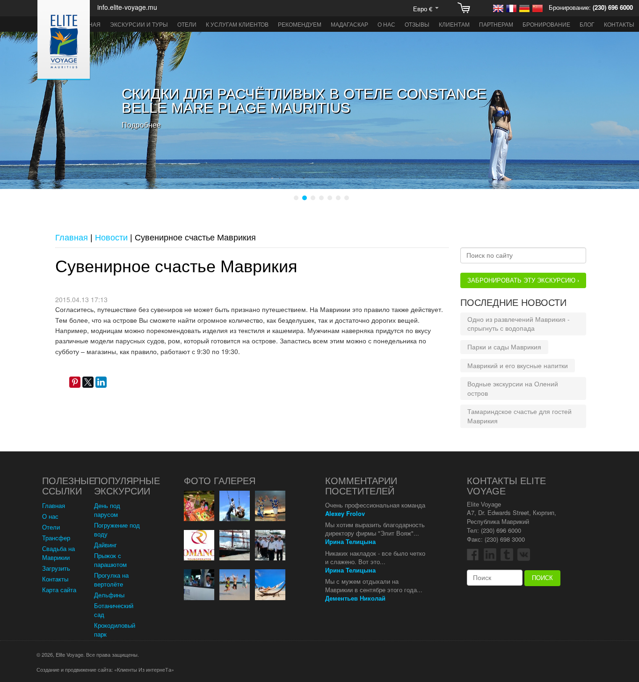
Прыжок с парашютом (110, 560)
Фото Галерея (219, 481)
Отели (186, 24)
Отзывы (417, 24)
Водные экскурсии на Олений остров (512, 388)
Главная (53, 505)
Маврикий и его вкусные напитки (517, 365)
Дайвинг (105, 544)
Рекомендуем (299, 24)
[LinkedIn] (101, 382)
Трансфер (56, 537)
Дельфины (109, 594)
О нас (386, 24)
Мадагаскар (349, 24)
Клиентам (454, 24)
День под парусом (107, 510)
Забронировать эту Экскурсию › (523, 280)
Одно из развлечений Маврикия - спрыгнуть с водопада (518, 323)
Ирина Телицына (350, 541)
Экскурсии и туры (139, 24)
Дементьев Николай (355, 598)
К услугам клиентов (237, 24)
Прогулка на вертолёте (111, 579)
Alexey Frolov (345, 513)
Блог (587, 24)
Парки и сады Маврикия (504, 346)
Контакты (619, 24)
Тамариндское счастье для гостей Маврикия (519, 415)
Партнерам (496, 24)
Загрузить (56, 568)
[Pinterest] (74, 382)
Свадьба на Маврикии (58, 553)
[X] (88, 382)
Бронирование (546, 24)
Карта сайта (59, 589)
